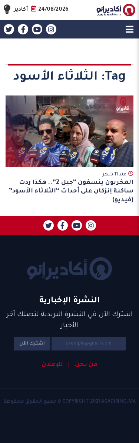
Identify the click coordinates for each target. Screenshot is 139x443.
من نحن (86, 365)
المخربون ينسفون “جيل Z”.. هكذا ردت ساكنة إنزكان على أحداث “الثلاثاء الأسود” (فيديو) (71, 191)
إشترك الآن (32, 343)
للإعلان (52, 365)
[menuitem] (83, 365)
